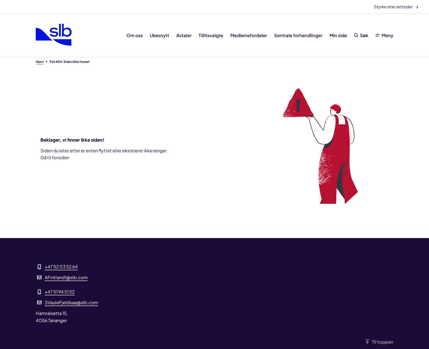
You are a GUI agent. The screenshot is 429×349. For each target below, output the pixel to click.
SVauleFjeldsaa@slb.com (71, 302)
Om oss (134, 35)
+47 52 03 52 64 (61, 266)
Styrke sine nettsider (393, 6)
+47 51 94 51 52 (60, 291)
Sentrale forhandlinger (298, 35)
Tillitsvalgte (211, 35)
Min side (338, 35)
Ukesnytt (159, 35)
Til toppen (382, 342)
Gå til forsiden (54, 157)
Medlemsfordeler (248, 35)
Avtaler (183, 35)
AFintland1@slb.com (66, 277)
